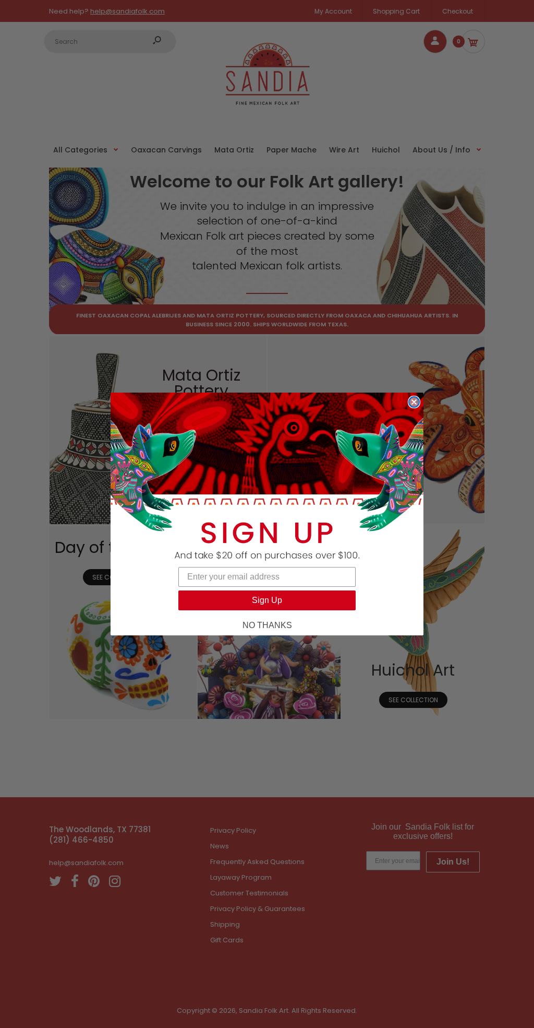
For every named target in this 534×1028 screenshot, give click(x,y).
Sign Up (267, 600)
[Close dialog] (414, 402)
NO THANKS (267, 625)
